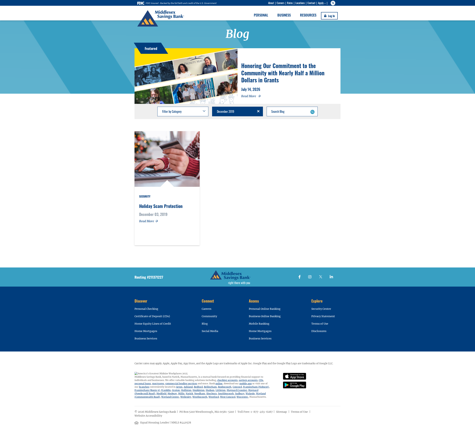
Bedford (198, 386)
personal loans (143, 383)
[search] (333, 3)
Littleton (220, 390)
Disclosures (318, 331)
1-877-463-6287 (262, 411)
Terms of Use (319, 323)
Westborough (199, 396)
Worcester (242, 396)
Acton (179, 386)
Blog (205, 323)
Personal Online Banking (265, 309)
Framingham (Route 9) (147, 390)
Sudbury (239, 393)
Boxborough (224, 386)
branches (144, 386)
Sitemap (281, 411)
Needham (199, 393)
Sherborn (211, 393)
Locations (300, 3)
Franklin (166, 390)
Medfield (161, 393)
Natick (189, 393)
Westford (214, 396)
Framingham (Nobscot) (256, 386)
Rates (290, 3)
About (271, 3)
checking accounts (227, 380)
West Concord (227, 396)
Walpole (250, 393)
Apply (321, 3)
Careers (280, 3)
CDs (261, 380)
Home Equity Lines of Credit (153, 323)
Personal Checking (146, 309)
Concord (237, 386)
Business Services (146, 338)
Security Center (321, 309)
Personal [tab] (261, 14)
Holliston (186, 390)
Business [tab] (284, 14)
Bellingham (210, 386)
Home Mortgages (146, 331)
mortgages (158, 383)
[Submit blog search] (312, 111)
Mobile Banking (259, 323)
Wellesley (185, 396)
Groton (176, 390)
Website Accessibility (149, 415)
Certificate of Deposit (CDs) (152, 316)
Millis (181, 393)
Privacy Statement (323, 316)
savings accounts (248, 380)
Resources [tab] (308, 14)
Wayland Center (170, 396)
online (218, 383)
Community (209, 316)
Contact (311, 3)
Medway (172, 393)
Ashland (188, 386)
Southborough (226, 393)
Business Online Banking (265, 316)
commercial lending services (181, 383)
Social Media (210, 331)
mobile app (245, 383)
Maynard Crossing (237, 390)
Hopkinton (198, 390)
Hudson (210, 390)
